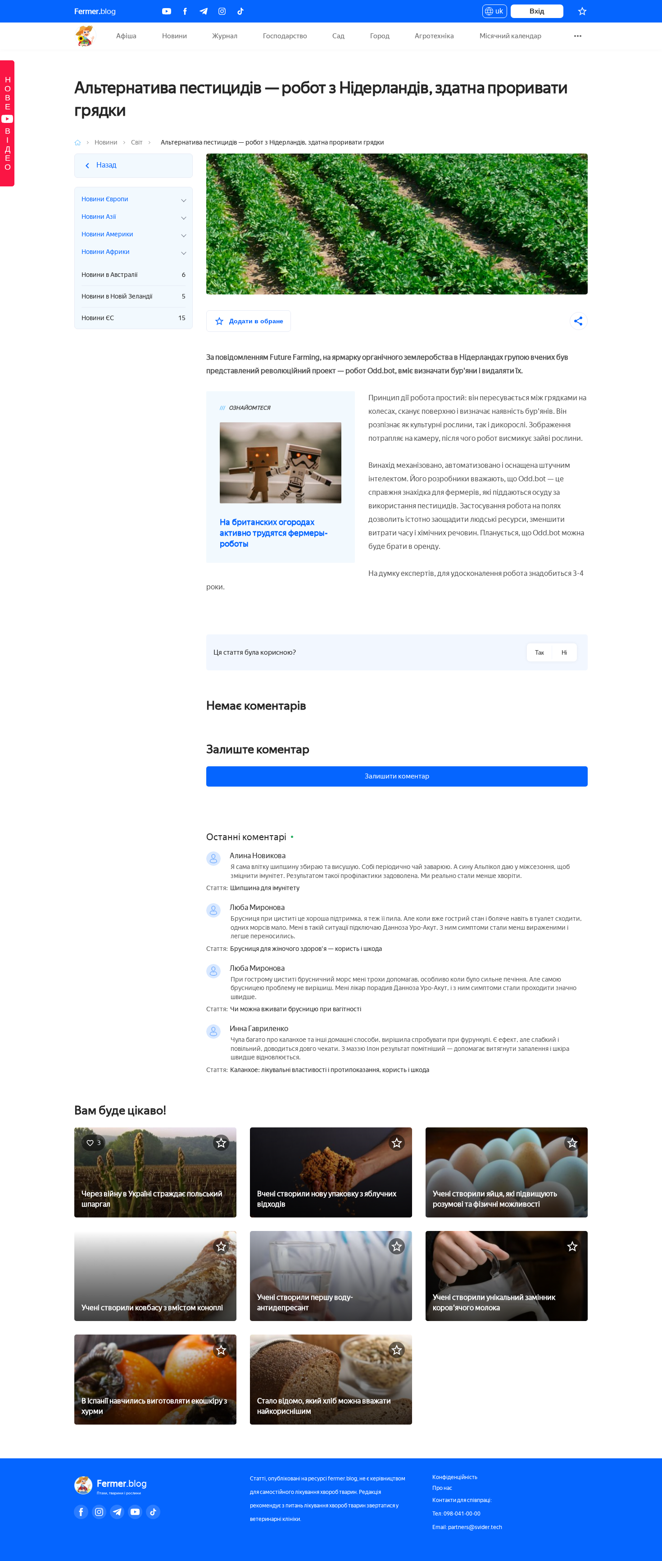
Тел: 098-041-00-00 (456, 1514)
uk (497, 12)
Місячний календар (510, 36)
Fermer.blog (85, 36)
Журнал (224, 36)
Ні (564, 652)
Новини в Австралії (134, 275)
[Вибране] (582, 11)
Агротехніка (434, 36)
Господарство (285, 36)
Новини (174, 36)
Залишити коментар (397, 776)
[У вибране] (221, 1143)
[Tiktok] (240, 11)
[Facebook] (185, 11)
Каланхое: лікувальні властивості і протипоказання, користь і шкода (329, 1070)
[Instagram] (222, 11)
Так (539, 652)
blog (95, 11)
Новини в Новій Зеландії (134, 296)
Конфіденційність (454, 1477)
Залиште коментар (257, 749)
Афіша (126, 36)
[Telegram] (203, 11)
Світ (137, 142)
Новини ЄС (134, 318)
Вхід (537, 11)
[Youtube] (167, 11)
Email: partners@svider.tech (467, 1527)
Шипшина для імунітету (264, 888)
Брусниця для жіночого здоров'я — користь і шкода (306, 949)
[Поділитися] (579, 321)
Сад (338, 36)
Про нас (442, 1488)
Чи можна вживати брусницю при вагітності (295, 1009)
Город (380, 36)
